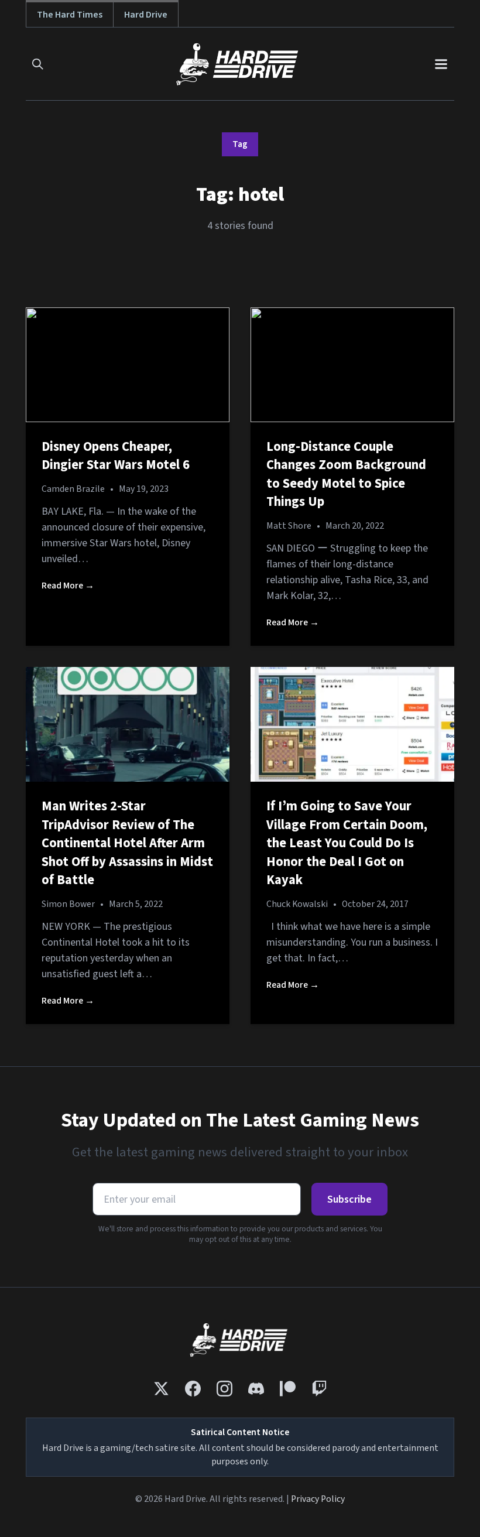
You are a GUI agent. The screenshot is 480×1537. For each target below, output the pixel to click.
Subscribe (349, 1199)
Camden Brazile (73, 488)
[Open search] (38, 64)
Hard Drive (145, 14)
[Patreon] (288, 1388)
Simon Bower (68, 904)
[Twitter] (161, 1388)
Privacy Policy (318, 1499)
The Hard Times (69, 14)
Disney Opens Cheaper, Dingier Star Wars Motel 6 (116, 456)
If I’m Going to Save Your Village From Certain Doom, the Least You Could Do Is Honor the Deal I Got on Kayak (346, 843)
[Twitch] (319, 1388)
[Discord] (256, 1388)
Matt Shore (288, 525)
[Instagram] (224, 1388)
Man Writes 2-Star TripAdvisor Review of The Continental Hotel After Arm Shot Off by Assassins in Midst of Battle (127, 843)
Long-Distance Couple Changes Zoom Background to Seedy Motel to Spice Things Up (346, 474)
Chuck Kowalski (297, 904)
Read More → (68, 585)
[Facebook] (193, 1388)
